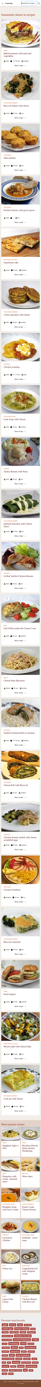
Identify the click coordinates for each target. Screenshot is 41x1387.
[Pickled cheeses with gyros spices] (20, 190)
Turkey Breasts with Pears (16, 471)
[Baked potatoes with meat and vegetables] (20, 33)
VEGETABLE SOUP (10, 416)
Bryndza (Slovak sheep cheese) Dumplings (30, 1148)
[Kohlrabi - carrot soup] (30, 1226)
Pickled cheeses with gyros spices (19, 210)
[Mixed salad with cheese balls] (20, 1026)
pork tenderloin (23, 1355)
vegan (4, 1373)
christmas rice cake (23, 1336)
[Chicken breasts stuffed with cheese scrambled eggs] (20, 817)
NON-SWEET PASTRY (10, 260)
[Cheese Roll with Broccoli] (20, 765)
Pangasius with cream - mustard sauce (9, 1179)
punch (34, 1359)
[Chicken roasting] (20, 347)
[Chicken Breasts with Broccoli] (30, 1287)
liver (21, 1347)
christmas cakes (7, 1336)
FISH (5, 625)
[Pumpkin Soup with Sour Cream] (10, 1195)
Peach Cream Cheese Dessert (29, 1208)
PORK (5, 50)
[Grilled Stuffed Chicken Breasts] (20, 556)
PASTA (6, 678)
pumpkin (27, 1359)
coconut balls (7, 1340)
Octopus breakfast (12, 889)
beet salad (28, 1325)
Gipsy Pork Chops (7, 1300)
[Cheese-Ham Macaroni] (20, 660)
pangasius (15, 1351)
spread (21, 1366)
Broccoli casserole (12, 942)
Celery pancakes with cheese (17, 314)
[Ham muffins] (20, 138)
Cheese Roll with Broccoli (16, 785)
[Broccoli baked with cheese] (20, 86)
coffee (35, 1340)
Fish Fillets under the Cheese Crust (20, 628)
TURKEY (6, 469)
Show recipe (19, 65)
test (25, 1370)
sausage (16, 1362)
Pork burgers (10, 994)
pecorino (31, 1351)
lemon (14, 1347)
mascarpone (30, 1347)
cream (4, 1344)
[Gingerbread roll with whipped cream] (30, 1256)
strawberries (31, 1366)
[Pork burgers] (20, 974)
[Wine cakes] (30, 1164)
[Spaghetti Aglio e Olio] (10, 1133)
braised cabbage (21, 1329)
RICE (4, 1265)
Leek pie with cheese (13, 1098)
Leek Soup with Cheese (14, 419)
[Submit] (39, 3)
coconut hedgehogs (22, 1340)
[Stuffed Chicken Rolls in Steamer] (20, 713)
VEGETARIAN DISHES (11, 103)
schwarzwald (26, 1362)
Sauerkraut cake (11, 262)
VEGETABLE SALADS (10, 1043)
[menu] (2, 3)
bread (33, 1329)
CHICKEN (7, 364)
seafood (35, 1362)
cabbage (5, 1332)
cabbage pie (14, 1332)
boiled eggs (7, 1329)
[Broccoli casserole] (20, 922)
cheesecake (31, 1332)
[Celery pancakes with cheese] (20, 295)
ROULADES (26, 1265)
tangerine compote (15, 1370)
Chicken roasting (11, 367)
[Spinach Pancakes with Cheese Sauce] (20, 504)
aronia (12, 1325)
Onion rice (7, 1268)
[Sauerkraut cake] (20, 242)
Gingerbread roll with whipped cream (30, 1271)
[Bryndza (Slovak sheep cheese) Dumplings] (30, 1133)
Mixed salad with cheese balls (17, 1046)
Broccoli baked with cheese (16, 105)
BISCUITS (25, 1173)
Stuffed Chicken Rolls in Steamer (19, 733)
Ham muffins (10, 158)
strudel (5, 1370)
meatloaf (5, 1351)
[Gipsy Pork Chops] (10, 1287)
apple (5, 1325)
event (23, 1343)
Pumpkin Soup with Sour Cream (10, 1208)
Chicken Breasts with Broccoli (29, 1300)
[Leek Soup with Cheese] (20, 399)
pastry (24, 1351)
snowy (5, 1366)
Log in (22, 1383)
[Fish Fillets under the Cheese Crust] (20, 608)
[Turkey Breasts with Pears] (20, 451)
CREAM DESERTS (28, 1204)
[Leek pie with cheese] (20, 1079)
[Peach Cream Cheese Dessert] (30, 1195)
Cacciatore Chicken (7, 1239)
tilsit (31, 1370)
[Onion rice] (10, 1256)
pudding (18, 1359)
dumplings (13, 1343)
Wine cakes (27, 1176)
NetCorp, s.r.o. (16, 1381)
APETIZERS (7, 155)
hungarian (6, 1347)
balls (20, 1325)
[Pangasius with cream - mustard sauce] (10, 1164)
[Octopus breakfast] (20, 870)
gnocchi (30, 1344)
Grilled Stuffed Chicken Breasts (18, 576)
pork (12, 1355)
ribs (4, 1362)
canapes (23, 1332)
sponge (13, 1366)
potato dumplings (8, 1359)
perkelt (5, 1355)
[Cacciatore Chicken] (10, 1226)
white (11, 1373)
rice (9, 1362)
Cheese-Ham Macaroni (14, 680)
